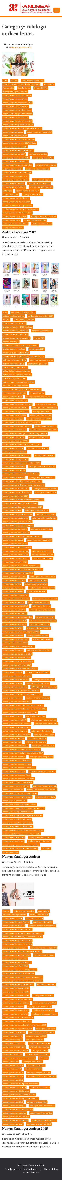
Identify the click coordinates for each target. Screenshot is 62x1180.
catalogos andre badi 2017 (27, 191)
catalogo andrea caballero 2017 (43, 430)
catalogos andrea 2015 (39, 1087)
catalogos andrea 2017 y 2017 (43, 216)
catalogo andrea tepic (12, 1036)
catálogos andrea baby (42, 224)
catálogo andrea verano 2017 (15, 745)
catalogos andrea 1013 (13, 1065)
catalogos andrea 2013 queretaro (41, 1076)
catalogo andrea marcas (13, 602)
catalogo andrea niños (12, 628)
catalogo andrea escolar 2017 (16, 488)
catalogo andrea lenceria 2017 (16, 158)
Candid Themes (31, 1172)
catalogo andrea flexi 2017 (36, 510)
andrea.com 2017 (36, 349)
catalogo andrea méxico (38, 602)
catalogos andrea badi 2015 (39, 1124)
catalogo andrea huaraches (15, 136)
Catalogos (7, 191)
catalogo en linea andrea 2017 (42, 837)
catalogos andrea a (11, 220)
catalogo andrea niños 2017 (38, 628)
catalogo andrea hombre (41, 529)
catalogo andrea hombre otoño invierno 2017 (22, 128)
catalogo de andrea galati (39, 183)
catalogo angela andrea (13, 183)
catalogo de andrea (34, 1039)
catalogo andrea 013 (39, 915)
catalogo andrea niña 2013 (44, 1003)
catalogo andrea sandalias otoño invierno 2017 (23, 705)
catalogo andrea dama (13, 448)
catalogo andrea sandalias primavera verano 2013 (24, 1025)
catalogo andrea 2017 (12, 397)
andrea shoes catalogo (42, 330)
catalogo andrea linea (36, 591)
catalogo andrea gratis (45, 514)
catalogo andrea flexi (12, 510)
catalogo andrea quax (12, 169)
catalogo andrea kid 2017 (14, 154)
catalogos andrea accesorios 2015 (18, 1109)
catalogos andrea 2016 (13, 1102)
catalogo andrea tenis (35, 716)
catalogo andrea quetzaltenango (17, 172)
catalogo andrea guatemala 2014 (17, 944)
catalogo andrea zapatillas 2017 (17, 760)
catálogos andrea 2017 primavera (17, 205)
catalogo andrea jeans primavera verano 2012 (22, 977)
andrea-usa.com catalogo (14, 349)
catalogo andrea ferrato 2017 (15, 496)
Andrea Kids (49, 84)
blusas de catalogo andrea (41, 360)
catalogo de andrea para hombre (17, 797)
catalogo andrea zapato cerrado (17, 764)
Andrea (14, 81)
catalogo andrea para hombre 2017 (18, 661)
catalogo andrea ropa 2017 (37, 683)
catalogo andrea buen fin (46, 426)
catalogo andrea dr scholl (14, 466)
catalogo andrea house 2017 (39, 132)
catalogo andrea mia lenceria (42, 610)
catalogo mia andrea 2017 (14, 187)
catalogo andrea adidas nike (44, 408)
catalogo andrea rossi (12, 698)
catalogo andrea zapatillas (41, 757)
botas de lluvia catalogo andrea (16, 371)
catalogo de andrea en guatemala (17, 782)
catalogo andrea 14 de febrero (16, 922)
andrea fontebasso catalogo (15, 330)
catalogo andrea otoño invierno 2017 (18, 646)
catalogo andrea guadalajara (15, 117)
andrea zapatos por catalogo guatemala (20, 345)
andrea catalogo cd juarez (14, 323)
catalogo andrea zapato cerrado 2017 (19, 768)
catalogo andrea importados (15, 551)
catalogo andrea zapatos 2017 (42, 771)
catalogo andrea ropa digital (15, 1014)
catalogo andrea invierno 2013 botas (18, 973)
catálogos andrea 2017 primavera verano (20, 209)
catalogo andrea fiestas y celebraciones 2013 (22, 937)
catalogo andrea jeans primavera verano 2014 (22, 981)
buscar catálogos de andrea (15, 92)
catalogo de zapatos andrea (15, 1050)
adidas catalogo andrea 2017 (40, 316)
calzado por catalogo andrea (15, 386)
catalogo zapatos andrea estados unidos (21, 845)
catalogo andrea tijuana (41, 731)
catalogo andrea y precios (14, 757)
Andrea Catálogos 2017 (19, 232)
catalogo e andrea (40, 1050)
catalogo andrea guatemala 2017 (17, 121)
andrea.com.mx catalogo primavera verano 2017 (23, 356)
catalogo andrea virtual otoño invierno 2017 (21, 749)
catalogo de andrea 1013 (14, 1043)
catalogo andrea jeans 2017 (15, 147)
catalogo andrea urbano (13, 738)
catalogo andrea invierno (42, 555)
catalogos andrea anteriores (15, 224)
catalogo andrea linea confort (15, 161)
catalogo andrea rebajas (43, 679)
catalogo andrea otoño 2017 (15, 643)
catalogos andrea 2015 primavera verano (20, 1098)
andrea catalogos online (23, 911)
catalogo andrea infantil (42, 551)
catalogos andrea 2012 (13, 1073)
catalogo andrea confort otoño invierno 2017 (22, 444)
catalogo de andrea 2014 (39, 1043)
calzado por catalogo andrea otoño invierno (22, 389)
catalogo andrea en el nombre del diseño (20, 474)
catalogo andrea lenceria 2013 (16, 992)
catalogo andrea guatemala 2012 (17, 940)
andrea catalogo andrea (23, 320)
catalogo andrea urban (42, 180)
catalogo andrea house (13, 132)
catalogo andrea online (46, 165)
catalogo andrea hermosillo (15, 529)
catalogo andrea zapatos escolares (18, 779)
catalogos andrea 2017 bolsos (16, 198)
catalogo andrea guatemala (44, 518)
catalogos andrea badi (13, 227)
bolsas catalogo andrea (13, 364)
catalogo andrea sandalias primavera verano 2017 (24, 709)
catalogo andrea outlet (13, 650)
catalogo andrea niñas (39, 624)
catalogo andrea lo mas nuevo (16, 599)
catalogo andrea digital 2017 (15, 459)
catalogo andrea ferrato (45, 492)
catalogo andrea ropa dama (15, 687)
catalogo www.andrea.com (40, 187)
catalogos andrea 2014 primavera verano (20, 1084)
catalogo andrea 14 (34, 918)
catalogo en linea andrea (14, 837)
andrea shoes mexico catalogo (16, 338)
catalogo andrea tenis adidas (15, 180)
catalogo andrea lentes (43, 158)
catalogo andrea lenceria (14, 588)
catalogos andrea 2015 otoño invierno (19, 1095)
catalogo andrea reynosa (43, 1010)
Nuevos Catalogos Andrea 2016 (25, 1128)
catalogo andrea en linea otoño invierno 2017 (22, 481)
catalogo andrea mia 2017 (14, 610)
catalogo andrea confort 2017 (15, 441)
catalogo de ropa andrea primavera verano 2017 (23, 808)
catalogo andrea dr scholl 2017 (42, 466)
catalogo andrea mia (41, 606)
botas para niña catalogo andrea (17, 375)
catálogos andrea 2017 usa (14, 216)
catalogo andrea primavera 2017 (17, 665)
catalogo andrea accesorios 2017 (17, 103)
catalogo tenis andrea (12, 1054)
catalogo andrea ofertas (37, 635)
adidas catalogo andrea (13, 316)
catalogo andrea (37, 393)
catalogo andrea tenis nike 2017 (16, 727)
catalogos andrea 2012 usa (38, 1073)
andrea (25, 237)
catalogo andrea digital (44, 455)
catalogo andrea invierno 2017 (16, 558)
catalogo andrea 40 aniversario (42, 926)
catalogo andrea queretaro (37, 169)
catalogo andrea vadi (12, 742)
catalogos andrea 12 (36, 1065)
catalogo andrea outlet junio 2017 (17, 654)
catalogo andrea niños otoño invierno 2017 (21, 632)
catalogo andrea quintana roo (16, 176)
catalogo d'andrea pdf (12, 1039)
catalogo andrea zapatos (14, 771)
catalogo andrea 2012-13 (14, 926)
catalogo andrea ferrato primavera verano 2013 (23, 933)
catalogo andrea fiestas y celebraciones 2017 (22, 507)
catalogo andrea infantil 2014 (15, 966)
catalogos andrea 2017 (32, 194)
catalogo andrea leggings (36, 584)
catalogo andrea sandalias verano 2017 (20, 713)
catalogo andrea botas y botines (17, 426)
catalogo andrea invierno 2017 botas (18, 139)
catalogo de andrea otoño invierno (42, 790)
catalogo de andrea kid (13, 790)
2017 (5, 81)
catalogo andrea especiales (45, 488)
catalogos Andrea (10, 194)
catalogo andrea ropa (12, 683)
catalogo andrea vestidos (43, 745)
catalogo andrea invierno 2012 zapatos (19, 970)
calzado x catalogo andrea (14, 393)
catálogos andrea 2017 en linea (16, 202)
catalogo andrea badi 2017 (14, 415)
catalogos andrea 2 (33, 1069)
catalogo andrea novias (13, 1006)
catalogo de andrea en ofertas (16, 786)
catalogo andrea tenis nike (45, 723)
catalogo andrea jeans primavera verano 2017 (22, 569)
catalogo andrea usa (37, 738)
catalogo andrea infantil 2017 (15, 555)
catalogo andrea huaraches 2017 (17, 547)
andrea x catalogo (11, 341)
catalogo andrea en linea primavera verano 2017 (23, 485)
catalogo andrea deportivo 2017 (16, 455)
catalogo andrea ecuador (14, 470)
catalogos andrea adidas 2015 (16, 1116)
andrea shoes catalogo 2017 (15, 334)
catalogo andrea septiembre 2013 (17, 1028)
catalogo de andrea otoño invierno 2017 (20, 793)
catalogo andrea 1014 (12, 918)
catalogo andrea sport (12, 716)
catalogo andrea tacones (14, 1032)
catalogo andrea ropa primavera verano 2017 (22, 694)
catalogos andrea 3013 (37, 1102)
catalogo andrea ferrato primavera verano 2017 (23, 499)
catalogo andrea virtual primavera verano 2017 (23, 753)
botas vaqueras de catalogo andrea (18, 382)
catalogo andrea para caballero (16, 657)
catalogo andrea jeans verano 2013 (18, 984)
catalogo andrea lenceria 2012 (16, 988)
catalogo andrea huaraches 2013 (17, 962)
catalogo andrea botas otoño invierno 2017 (21, 422)
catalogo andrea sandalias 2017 (17, 702)
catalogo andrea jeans (42, 558)
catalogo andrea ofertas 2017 (15, 639)
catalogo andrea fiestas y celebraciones (20, 503)
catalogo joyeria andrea (13, 841)
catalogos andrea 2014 (13, 1080)
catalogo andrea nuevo (13, 635)
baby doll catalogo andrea (14, 360)
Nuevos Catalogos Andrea (21, 856)
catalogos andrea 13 (12, 1069)
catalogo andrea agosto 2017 (15, 411)
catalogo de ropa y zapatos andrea (18, 812)
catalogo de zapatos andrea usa (17, 819)
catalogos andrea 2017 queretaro (17, 213)
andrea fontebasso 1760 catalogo (17, 327)
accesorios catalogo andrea (23, 312)
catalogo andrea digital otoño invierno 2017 (21, 463)
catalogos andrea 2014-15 (14, 1087)
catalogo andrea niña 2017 (14, 624)
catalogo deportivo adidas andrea (17, 826)
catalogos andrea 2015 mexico (16, 1091)
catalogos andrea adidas (35, 220)
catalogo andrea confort (38, 437)
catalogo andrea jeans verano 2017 (18, 150)
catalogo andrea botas (13, 419)
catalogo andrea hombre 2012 (44, 948)
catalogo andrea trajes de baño (16, 734)
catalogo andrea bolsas (40, 415)
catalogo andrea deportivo (14, 452)
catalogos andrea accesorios (42, 1105)
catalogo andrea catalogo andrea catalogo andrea (25, 433)
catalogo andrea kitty (12, 584)
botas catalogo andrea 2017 (15, 367)
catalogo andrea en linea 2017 (42, 477)
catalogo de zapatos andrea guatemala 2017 (22, 815)
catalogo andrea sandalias (37, 698)
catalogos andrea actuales (14, 1113)
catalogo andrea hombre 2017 (16, 533)
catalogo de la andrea (45, 797)
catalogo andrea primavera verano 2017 (20, 668)
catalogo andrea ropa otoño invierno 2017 (21, 690)
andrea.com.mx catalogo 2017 (16, 353)
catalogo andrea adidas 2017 (15, 106)
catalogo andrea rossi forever (44, 1014)
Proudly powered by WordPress (21, 1169)
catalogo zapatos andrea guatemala (19, 1058)
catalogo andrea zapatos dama (16, 775)
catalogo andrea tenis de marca (16, 723)
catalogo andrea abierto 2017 (38, 397)
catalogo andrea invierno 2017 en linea (19, 143)
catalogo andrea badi (41, 411)
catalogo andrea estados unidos (17, 110)
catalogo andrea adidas (46, 404)
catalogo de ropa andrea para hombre (19, 804)
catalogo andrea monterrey (14, 613)
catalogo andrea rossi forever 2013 (18, 1017)
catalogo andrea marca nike (45, 599)
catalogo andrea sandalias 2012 (17, 1021)
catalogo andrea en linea (14, 477)
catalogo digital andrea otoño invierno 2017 (21, 834)
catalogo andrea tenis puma (15, 731)
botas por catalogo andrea (14, 378)
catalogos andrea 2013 (13, 1076)
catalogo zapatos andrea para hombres (20, 848)
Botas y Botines (41, 88)
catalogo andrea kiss (38, 154)
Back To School (24, 88)
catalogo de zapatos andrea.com (17, 823)
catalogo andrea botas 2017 (39, 419)
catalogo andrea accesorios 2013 (17, 929)
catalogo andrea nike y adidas (43, 621)
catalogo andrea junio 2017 (14, 577)
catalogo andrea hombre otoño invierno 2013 (22, 951)
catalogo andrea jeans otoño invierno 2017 (21, 566)
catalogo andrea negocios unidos (17, 165)
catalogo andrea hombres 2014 (16, 955)
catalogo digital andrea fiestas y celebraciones (23, 830)
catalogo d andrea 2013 (36, 1036)
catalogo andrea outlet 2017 (39, 650)
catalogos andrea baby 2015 (44, 1120)
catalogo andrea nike (45, 617)
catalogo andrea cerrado (13, 437)
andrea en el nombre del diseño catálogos (21, 84)
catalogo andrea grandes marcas (17, 114)
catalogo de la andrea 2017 (15, 801)
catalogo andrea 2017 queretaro (17, 95)
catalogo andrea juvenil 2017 (42, 577)
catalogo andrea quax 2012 (39, 1006)
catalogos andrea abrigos (14, 1105)
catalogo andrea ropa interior (43, 687)
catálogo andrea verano (35, 742)
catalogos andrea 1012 (32, 1062)
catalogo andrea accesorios (15, 99)
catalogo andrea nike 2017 (14, 621)
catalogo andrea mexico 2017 (15, 606)
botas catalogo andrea (37, 364)
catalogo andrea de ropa (37, 448)
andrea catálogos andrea (32, 81)
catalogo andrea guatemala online (18, 125)
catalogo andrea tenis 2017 (14, 720)
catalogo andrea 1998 (42, 922)
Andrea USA (8, 88)
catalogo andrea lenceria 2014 (16, 995)
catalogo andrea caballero (14, 430)
